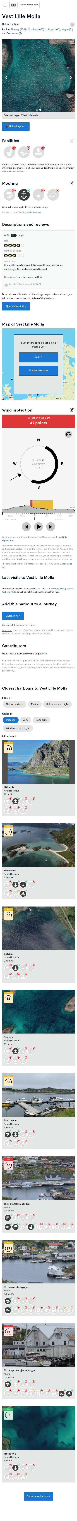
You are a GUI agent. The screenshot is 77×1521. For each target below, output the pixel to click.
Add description (16, 306)
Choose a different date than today (18, 625)
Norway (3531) (19, 29)
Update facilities (17, 171)
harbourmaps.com (29, 5)
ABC (25, 720)
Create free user (38, 370)
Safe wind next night (57, 704)
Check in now (13, 616)
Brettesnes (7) (14, 33)
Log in (38, 357)
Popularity (41, 720)
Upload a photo (16, 126)
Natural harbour (14, 704)
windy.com (22, 559)
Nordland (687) (36, 29)
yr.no (33, 546)
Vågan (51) (67, 29)
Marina (34, 704)
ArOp (7, 235)
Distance (10, 720)
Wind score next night (18, 728)
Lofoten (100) (52, 29)
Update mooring (33, 212)
